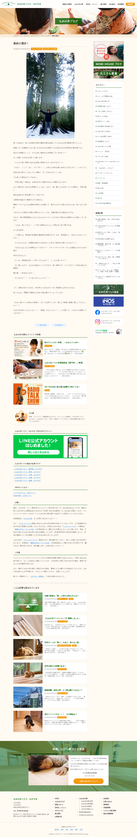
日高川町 (29, 816)
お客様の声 (58, 816)
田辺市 (39, 814)
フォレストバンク (25, 523)
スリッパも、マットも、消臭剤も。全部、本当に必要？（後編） (108, 270)
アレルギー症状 (102, 156)
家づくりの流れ (102, 116)
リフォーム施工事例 (109, 810)
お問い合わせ (107, 801)
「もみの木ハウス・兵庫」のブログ (27, 477)
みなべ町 (19, 816)
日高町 (34, 816)
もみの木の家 (78, 4)
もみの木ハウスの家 (50, 49)
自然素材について (103, 141)
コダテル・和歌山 (37, 576)
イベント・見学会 (103, 151)
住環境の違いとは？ (104, 106)
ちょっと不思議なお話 (104, 96)
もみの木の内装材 (86, 806)
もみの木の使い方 (103, 101)
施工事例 (103, 4)
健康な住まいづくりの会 (24, 529)
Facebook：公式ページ (22, 495)
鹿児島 (57, 829)
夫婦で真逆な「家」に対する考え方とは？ (108, 220)
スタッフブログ (36, 49)
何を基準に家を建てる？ (105, 126)
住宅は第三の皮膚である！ (106, 239)
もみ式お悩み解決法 (104, 203)
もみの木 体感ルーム (87, 809)
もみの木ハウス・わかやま (29, 4)
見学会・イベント (92, 4)
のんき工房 (28, 518)
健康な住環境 (67, 4)
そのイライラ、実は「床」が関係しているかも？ (108, 257)
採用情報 (121, 4)
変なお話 (100, 188)
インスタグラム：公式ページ (24, 493)
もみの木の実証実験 (87, 803)
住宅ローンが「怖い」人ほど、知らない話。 (108, 233)
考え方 (99, 198)
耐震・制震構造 (102, 183)
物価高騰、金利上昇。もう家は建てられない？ (108, 244)
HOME (57, 798)
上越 (81, 829)
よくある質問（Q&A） (105, 136)
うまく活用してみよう (104, 111)
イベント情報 (129, 812)
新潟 (62, 829)
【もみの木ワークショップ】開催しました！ (108, 226)
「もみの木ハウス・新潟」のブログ (27, 472)
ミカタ (86, 834)
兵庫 (71, 829)
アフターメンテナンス (104, 173)
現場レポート (59, 804)
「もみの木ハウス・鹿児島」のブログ (27, 469)
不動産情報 (106, 807)
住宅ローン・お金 (103, 121)
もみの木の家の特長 (87, 801)
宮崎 (76, 829)
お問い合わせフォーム (88, 781)
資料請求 (130, 4)
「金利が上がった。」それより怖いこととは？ (108, 264)
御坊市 (44, 814)
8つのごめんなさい (85, 812)
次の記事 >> (59, 325)
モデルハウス (59, 810)
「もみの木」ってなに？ (105, 168)
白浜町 (24, 816)
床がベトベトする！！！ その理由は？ (108, 251)
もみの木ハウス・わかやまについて (108, 162)
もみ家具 (100, 193)
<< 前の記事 (42, 325)
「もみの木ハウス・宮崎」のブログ (27, 480)
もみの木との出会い (104, 131)
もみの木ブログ (60, 801)
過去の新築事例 (108, 813)
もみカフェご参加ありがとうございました (108, 277)
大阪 (66, 829)
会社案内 (112, 4)
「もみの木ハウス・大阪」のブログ (27, 475)
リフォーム (101, 178)
